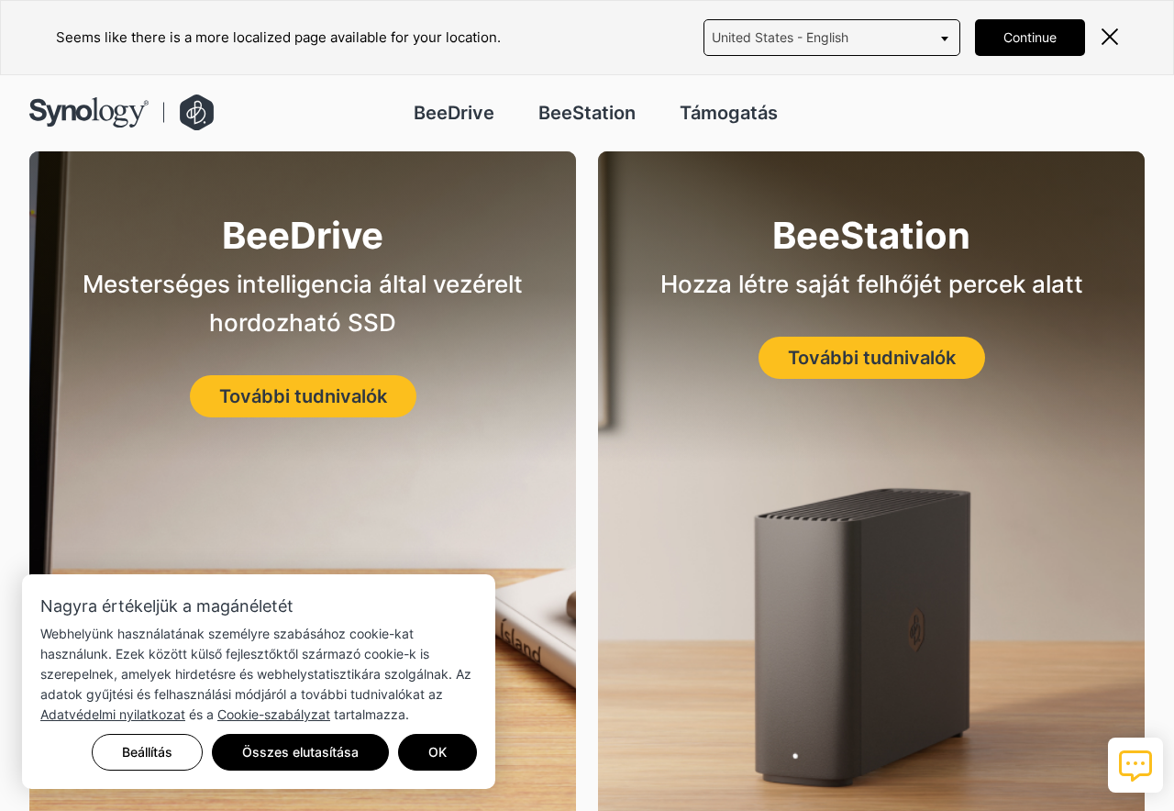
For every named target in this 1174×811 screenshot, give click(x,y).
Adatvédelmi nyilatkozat (112, 714)
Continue (1030, 37)
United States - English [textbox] (780, 37)
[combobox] (831, 37)
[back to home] (122, 112)
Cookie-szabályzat (273, 714)
